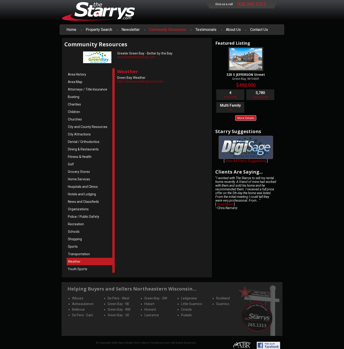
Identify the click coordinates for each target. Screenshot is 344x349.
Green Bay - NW (119, 309)
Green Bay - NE (118, 304)
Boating (73, 97)
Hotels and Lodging (82, 194)
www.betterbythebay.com (136, 57)
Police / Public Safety (83, 216)
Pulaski (186, 315)
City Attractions (79, 134)
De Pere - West (118, 298)
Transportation (79, 254)
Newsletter (130, 29)
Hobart (149, 304)
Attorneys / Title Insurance (87, 89)
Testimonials (205, 29)
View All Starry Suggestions (245, 161)
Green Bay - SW (155, 298)
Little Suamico (191, 304)
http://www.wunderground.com (140, 81)
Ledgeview (189, 298)
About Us (233, 29)
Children (74, 112)
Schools (74, 231)
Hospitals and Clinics (83, 187)
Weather (74, 261)
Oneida (186, 309)
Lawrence (151, 315)
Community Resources (167, 29)
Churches (75, 119)
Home (71, 29)
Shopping (75, 239)
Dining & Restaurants (83, 149)
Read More (225, 204)
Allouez (77, 298)
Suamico (222, 304)
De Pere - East (82, 315)
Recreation (76, 224)
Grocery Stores (79, 172)
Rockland (223, 298)
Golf (71, 164)
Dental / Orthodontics (83, 142)
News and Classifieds (83, 202)
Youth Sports (77, 269)
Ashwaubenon (83, 304)
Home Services (79, 179)
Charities (74, 104)
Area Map (75, 82)
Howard (150, 309)
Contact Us (259, 29)
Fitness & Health (79, 157)
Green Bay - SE (118, 315)
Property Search (99, 29)
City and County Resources (87, 127)
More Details (245, 118)
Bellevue (78, 309)
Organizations (78, 209)
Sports (73, 246)
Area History (77, 74)
